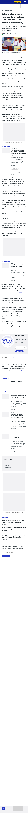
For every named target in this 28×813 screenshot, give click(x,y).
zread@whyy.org (8, 467)
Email (13, 357)
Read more (6, 462)
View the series (15, 384)
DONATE (17, 2)
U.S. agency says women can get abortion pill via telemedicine (18, 437)
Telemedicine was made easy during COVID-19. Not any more (18, 397)
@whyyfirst (7, 465)
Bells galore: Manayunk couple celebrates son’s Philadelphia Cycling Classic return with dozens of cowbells (14, 529)
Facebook (8, 357)
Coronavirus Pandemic (7, 10)
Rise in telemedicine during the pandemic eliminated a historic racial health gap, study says (17, 416)
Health (4, 5)
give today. (20, 371)
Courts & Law (14, 148)
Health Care (16, 5)
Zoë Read (7, 33)
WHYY (5, 2)
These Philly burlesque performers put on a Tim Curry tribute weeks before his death (14, 536)
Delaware (10, 5)
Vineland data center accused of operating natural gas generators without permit (13, 521)
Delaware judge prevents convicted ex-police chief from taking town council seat (18, 151)
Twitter (10, 357)
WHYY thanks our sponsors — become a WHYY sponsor (14, 142)
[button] (3, 808)
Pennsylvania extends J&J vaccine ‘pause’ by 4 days (17, 265)
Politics (23, 5)
